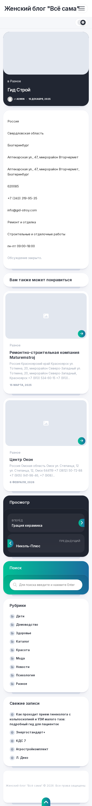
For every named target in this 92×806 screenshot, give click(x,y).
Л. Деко (22, 757)
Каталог (22, 641)
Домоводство (27, 624)
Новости (23, 667)
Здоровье (23, 633)
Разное (15, 81)
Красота (23, 650)
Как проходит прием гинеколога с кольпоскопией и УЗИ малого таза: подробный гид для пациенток (40, 719)
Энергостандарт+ (30, 732)
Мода (20, 658)
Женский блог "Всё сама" (42, 8)
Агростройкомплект (32, 749)
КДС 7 (21, 741)
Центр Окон (21, 459)
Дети (20, 616)
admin (19, 99)
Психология (25, 675)
